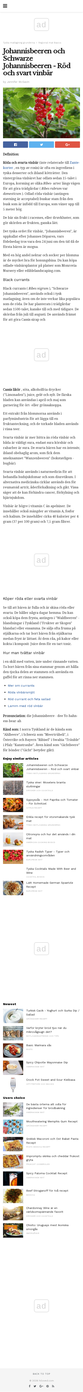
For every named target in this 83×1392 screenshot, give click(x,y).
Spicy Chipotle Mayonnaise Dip (47, 1062)
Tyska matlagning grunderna (19, 42)
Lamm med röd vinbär (25, 706)
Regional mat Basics (49, 42)
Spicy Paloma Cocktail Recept (46, 1173)
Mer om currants (21, 685)
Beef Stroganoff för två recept (47, 1190)
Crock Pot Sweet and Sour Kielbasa (50, 1079)
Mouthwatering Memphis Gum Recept (52, 1121)
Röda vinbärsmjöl (21, 692)
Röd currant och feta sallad (29, 699)
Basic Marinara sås (38, 1045)
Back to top (41, 1374)
